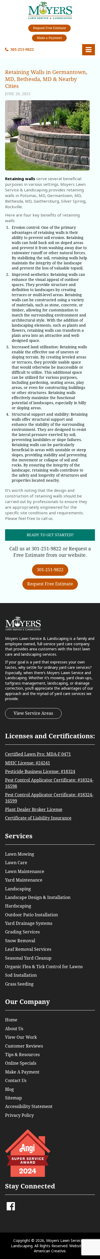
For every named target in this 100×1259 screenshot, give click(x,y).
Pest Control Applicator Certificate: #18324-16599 (49, 797)
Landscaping (18, 888)
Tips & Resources (22, 1054)
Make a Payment (49, 38)
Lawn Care (16, 862)
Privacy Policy (19, 1115)
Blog (9, 1089)
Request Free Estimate (49, 28)
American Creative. (50, 1250)
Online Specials (20, 1063)
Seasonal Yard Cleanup (28, 958)
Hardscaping (18, 906)
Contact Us (15, 1080)
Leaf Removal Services (28, 949)
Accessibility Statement (29, 1106)
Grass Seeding (19, 984)
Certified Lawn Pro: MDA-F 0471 (38, 754)
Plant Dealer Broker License (33, 809)
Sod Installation (21, 975)
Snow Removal (20, 940)
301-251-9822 (22, 49)
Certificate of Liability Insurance (38, 818)
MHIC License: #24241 (27, 763)
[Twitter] (18, 1204)
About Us (14, 1028)
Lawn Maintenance (24, 871)
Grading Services (22, 931)
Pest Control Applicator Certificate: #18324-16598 (49, 783)
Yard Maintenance (23, 880)
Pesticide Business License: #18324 (40, 771)
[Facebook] (11, 1208)
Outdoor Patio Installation (31, 914)
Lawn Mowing (19, 854)
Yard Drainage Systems (28, 923)
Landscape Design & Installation (37, 897)
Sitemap (13, 1097)
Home (11, 1019)
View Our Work (21, 1037)
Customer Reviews (24, 1046)
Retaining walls (20, 178)
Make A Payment (22, 1072)
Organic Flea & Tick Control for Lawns (44, 966)
